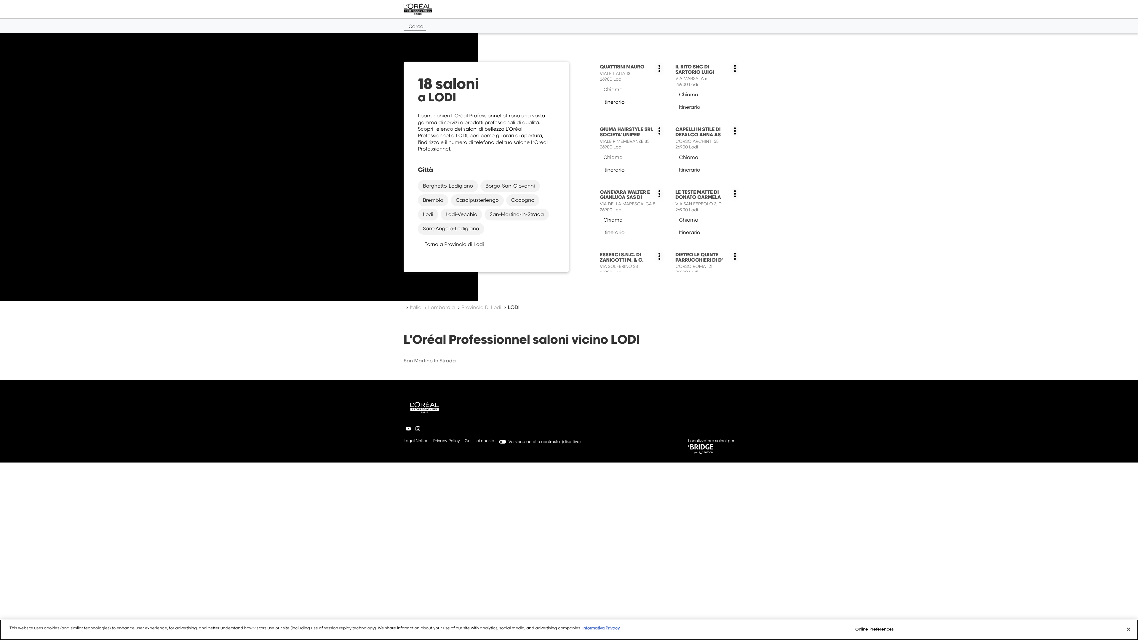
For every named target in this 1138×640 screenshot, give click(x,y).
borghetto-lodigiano (448, 186)
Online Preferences (874, 629)
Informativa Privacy (601, 628)
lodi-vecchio (461, 214)
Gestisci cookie (479, 441)
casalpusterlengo (477, 200)
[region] (569, 630)
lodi (428, 214)
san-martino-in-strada (517, 214)
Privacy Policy (446, 441)
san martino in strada (430, 361)
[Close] (1128, 629)
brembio (433, 200)
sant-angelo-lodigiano (451, 228)
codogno (523, 200)
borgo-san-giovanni (510, 186)
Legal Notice (416, 441)
